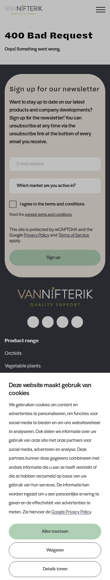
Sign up (53, 257)
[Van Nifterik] (23, 10)
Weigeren (55, 550)
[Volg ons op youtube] (77, 322)
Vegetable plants (23, 366)
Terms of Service (73, 235)
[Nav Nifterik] (55, 297)
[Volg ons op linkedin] (62, 322)
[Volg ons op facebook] (33, 322)
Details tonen (55, 569)
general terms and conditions (48, 215)
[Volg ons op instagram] (48, 322)
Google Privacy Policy (71, 512)
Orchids (13, 353)
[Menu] (100, 9)
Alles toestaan (55, 531)
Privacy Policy (36, 235)
